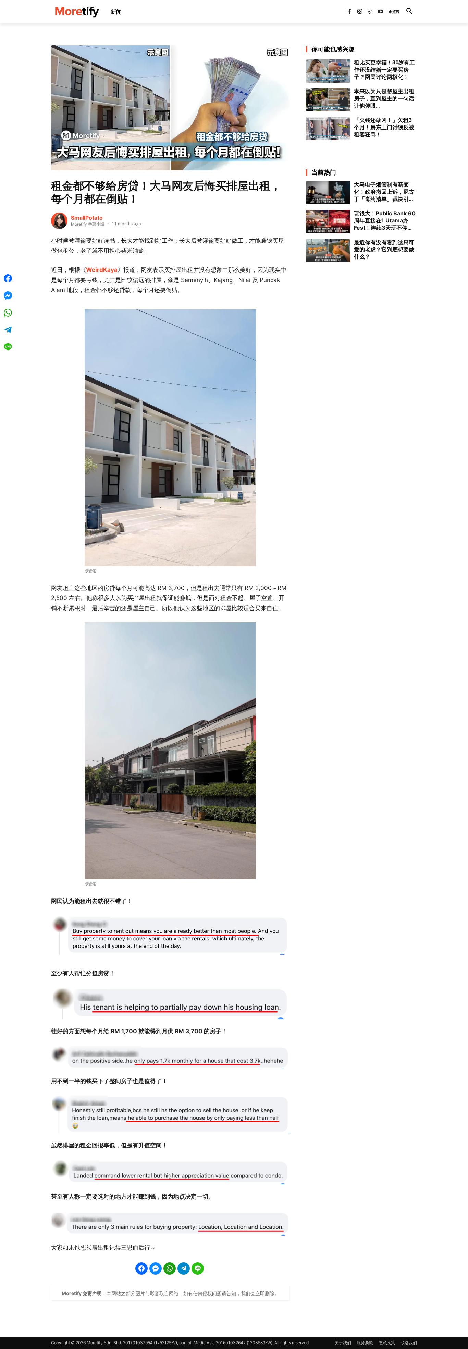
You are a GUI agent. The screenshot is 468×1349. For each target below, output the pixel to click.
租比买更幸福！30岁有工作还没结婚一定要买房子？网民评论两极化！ (384, 69)
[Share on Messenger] (155, 1268)
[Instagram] (360, 12)
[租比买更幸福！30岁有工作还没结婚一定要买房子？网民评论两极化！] (328, 71)
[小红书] (391, 12)
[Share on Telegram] (183, 1268)
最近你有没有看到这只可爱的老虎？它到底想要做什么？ (384, 249)
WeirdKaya (102, 269)
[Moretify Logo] (76, 12)
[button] (409, 12)
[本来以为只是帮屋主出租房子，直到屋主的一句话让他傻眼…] (328, 99)
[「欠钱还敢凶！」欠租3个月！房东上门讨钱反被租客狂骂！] (328, 128)
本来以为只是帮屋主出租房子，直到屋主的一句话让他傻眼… (384, 98)
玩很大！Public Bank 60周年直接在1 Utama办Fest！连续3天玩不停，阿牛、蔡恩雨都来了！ (385, 220)
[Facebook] (349, 12)
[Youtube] (380, 12)
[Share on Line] (198, 1268)
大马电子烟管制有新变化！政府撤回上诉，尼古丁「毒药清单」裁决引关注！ (384, 191)
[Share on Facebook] (141, 1268)
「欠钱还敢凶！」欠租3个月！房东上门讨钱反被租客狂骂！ (384, 127)
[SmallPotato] (59, 221)
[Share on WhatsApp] (169, 1268)
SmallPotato (87, 217)
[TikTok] (370, 12)
